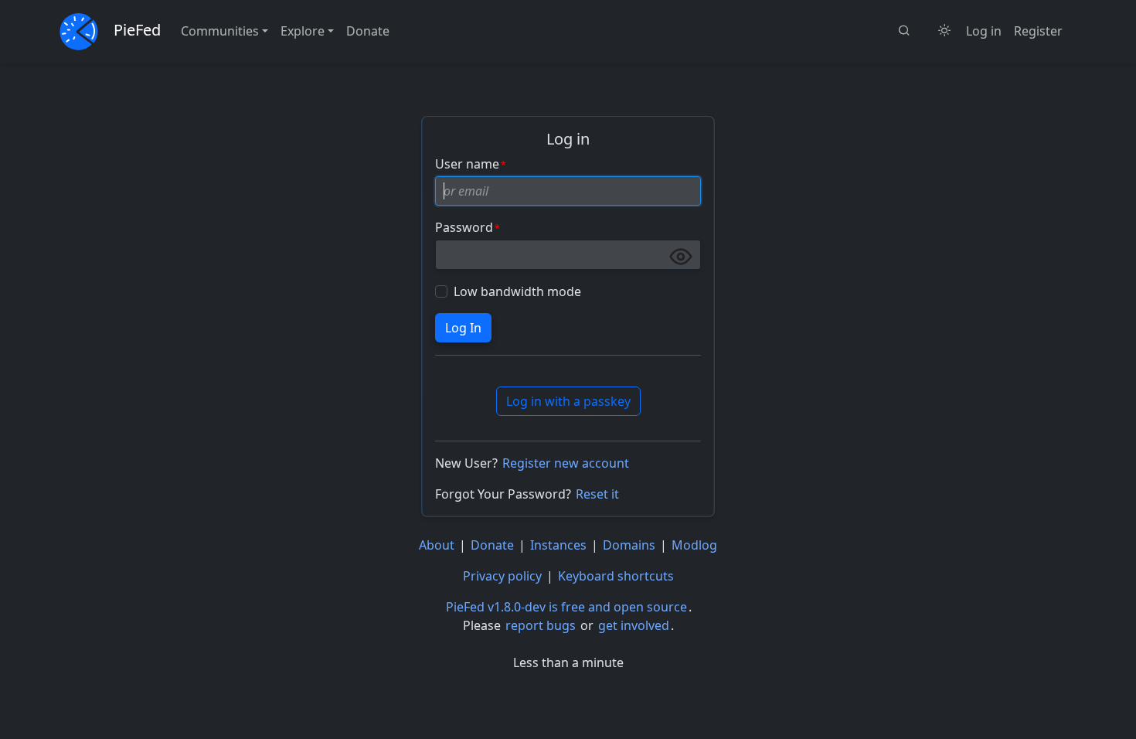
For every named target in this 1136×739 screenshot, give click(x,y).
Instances (558, 544)
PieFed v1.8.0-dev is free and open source (566, 606)
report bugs (540, 625)
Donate (367, 30)
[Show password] (681, 257)
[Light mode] (944, 30)
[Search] (904, 30)
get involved (633, 625)
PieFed (137, 29)
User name (467, 163)
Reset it (597, 493)
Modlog (694, 544)
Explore (303, 30)
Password (464, 227)
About (436, 544)
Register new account (565, 463)
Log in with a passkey (568, 401)
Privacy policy (502, 575)
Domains (629, 544)
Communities (220, 30)
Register (1038, 30)
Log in (984, 30)
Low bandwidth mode (517, 291)
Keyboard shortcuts (616, 575)
